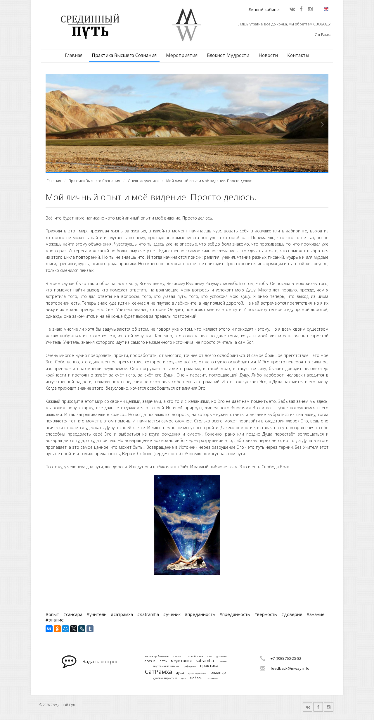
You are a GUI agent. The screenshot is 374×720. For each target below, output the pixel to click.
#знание (316, 614)
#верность (265, 614)
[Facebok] (301, 8)
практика (209, 665)
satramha (205, 660)
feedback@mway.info (290, 668)
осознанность (155, 661)
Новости (268, 55)
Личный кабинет (265, 9)
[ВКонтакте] (49, 628)
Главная (73, 55)
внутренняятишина (166, 666)
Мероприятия (182, 55)
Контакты (298, 55)
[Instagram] (310, 8)
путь (183, 678)
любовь (196, 678)
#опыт (52, 614)
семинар (218, 673)
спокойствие (195, 656)
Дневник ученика (143, 181)
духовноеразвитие (197, 673)
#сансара (72, 614)
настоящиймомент (157, 656)
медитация (181, 661)
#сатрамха (122, 614)
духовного (221, 656)
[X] (73, 628)
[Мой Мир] (65, 628)
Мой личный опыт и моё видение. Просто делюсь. (210, 181)
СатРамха (158, 671)
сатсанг (178, 656)
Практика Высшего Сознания (124, 55)
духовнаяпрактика (165, 678)
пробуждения (189, 666)
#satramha (148, 614)
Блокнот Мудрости (228, 55)
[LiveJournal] (81, 628)
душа (180, 672)
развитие (212, 678)
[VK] (292, 8)
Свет (209, 656)
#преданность (200, 614)
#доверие (291, 614)
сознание (222, 661)
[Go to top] (364, 714)
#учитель (96, 614)
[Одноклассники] (57, 628)
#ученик (172, 614)
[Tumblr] (90, 628)
